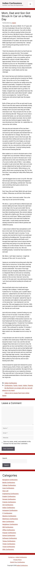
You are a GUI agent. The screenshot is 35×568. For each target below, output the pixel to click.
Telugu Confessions (8, 541)
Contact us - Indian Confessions (17, 557)
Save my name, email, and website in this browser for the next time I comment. (17, 442)
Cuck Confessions (8, 488)
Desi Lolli (5, 491)
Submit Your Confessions (17, 562)
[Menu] (30, 4)
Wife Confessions (8, 549)
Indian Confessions (12, 3)
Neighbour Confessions (10, 524)
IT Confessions (7, 513)
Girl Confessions (7, 505)
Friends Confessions (9, 502)
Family (15, 385)
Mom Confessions (8, 521)
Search (4, 458)
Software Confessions (9, 538)
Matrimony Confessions (10, 519)
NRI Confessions (7, 527)
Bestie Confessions (8, 482)
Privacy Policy (18, 559)
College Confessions (9, 485)
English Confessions (9, 496)
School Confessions (8, 535)
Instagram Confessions (9, 510)
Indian (25, 385)
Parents (30, 385)
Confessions (8, 385)
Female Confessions (9, 499)
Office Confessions (8, 530)
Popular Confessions (9, 533)
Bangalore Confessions (10, 480)
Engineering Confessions (10, 493)
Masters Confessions (9, 516)
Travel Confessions (8, 546)
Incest (20, 385)
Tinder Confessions (8, 544)
